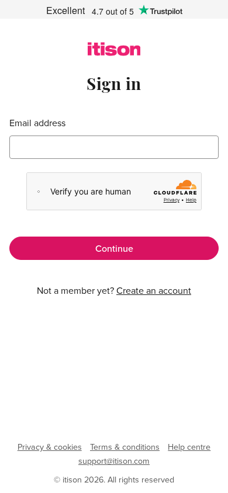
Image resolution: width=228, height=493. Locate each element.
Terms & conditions (125, 447)
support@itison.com (114, 461)
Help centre (189, 447)
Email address (37, 123)
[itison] (114, 52)
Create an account (153, 290)
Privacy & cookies (50, 447)
